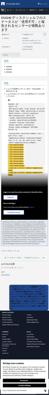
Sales (29, 331)
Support (31, 207)
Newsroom (5, 334)
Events (4, 336)
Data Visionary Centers (33, 346)
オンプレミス (20, 10)
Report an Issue (6, 317)
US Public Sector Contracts (34, 341)
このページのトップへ (9, 251)
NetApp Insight (6, 339)
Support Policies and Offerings (10, 324)
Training (29, 315)
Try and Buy (30, 334)
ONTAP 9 (32, 10)
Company (5, 331)
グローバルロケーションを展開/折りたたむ (46, 9)
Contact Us (5, 353)
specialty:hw (5, 275)
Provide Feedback (7, 319)
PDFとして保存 (44, 34)
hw (9, 47)
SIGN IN (10, 197)
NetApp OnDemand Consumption (36, 344)
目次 (6, 55)
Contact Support (6, 315)
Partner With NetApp (32, 339)
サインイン (44, 4)
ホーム (9, 10)
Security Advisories (7, 322)
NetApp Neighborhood (33, 322)
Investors (4, 348)
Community (30, 317)
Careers (4, 350)
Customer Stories (7, 341)
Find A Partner (30, 336)
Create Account (13, 212)
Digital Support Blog (32, 319)
